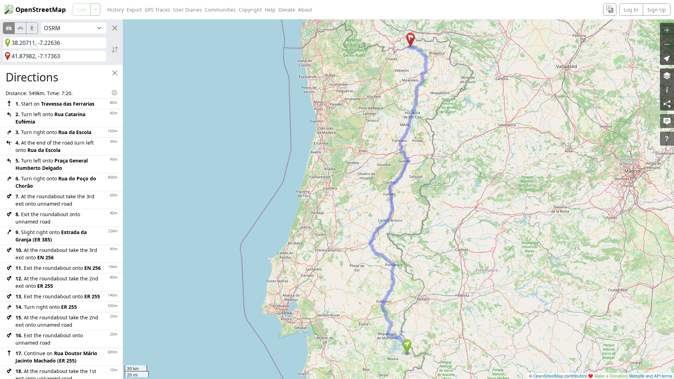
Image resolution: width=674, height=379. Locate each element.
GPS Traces (157, 9)
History (115, 9)
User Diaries (187, 9)
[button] (407, 346)
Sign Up (656, 9)
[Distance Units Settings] (114, 92)
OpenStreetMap (40, 9)
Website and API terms (650, 376)
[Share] (667, 104)
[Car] (9, 28)
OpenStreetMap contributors (560, 376)
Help (270, 9)
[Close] (115, 28)
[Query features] (667, 139)
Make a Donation (610, 376)
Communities (220, 9)
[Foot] (32, 28)
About (305, 9)
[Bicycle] (20, 28)
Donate (286, 9)
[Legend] (667, 89)
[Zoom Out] (667, 44)
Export (134, 9)
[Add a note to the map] (667, 121)
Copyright (250, 9)
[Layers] (667, 75)
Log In (631, 9)
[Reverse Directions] (115, 49)
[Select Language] (609, 10)
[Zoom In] (667, 30)
